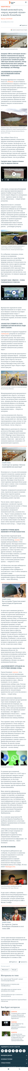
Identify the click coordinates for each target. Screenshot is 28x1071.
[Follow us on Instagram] (6, 1050)
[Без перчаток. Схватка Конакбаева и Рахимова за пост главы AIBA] (14, 914)
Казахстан (14, 1011)
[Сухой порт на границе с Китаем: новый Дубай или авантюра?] (14, 454)
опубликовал (5, 334)
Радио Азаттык (8, 171)
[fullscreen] (25, 179)
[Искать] (19, 1069)
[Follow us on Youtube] (2, 1050)
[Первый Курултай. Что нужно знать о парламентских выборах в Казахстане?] (6, 1023)
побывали (10, 81)
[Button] (23, 25)
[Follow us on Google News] (20, 1050)
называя (17, 540)
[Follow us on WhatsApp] (16, 1050)
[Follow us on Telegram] (13, 1050)
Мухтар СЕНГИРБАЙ (6, 18)
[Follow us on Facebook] (9, 1050)
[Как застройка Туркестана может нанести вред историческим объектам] (14, 590)
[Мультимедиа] (8, 1069)
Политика (14, 1022)
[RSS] (24, 1050)
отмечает (15, 672)
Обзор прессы (5, 7)
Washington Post (10, 867)
